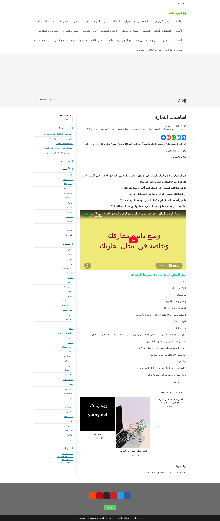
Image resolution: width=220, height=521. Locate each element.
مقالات (112, 129)
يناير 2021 (69, 216)
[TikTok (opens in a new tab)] (56, 4)
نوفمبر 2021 (68, 184)
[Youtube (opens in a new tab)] (52, 4)
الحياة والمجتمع (67, 310)
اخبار (71, 259)
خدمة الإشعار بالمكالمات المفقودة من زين (58, 134)
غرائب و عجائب (67, 412)
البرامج (70, 282)
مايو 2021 (69, 207)
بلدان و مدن (68, 351)
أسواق (181, 129)
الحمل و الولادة (67, 305)
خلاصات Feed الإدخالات (65, 456)
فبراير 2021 (69, 212)
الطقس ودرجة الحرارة (65, 333)
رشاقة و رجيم (68, 379)
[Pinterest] (99, 495)
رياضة (70, 384)
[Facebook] (127, 495)
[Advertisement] (110, 78)
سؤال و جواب (123, 129)
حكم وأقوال (69, 370)
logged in (160, 472)
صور (71, 398)
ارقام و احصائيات (169, 129)
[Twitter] (120, 495)
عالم (71, 402)
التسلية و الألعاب (67, 287)
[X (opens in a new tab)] (36, 4)
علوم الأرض (69, 407)
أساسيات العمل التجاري (64, 143)
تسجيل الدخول (67, 453)
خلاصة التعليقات (67, 459)
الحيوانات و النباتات (66, 314)
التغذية (70, 296)
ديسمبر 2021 (68, 179)
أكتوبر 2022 (69, 175)
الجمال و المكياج (67, 300)
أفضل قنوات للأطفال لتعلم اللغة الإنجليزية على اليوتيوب (169, 401)
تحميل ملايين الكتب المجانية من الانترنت (59, 153)
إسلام (71, 254)
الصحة (70, 324)
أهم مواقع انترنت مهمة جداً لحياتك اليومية (58, 148)
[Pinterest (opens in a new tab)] (44, 4)
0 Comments (93, 129)
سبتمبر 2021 (68, 189)
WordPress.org (67, 462)
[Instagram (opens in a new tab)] (48, 4)
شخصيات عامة (68, 393)
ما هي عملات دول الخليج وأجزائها (61, 139)
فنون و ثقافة (68, 416)
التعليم (70, 291)
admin (168, 126)
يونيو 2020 (69, 230)
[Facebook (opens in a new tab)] (40, 4)
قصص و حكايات (67, 430)
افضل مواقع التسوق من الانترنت (133, 451)
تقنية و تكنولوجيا (67, 361)
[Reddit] (92, 495)
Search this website (65, 115)
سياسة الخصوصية (178, 3)
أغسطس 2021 (67, 193)
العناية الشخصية (67, 338)
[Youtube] (113, 495)
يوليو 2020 (69, 226)
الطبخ (71, 328)
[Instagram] (106, 495)
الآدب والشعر (68, 273)
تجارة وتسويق (178, 382)
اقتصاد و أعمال (154, 129)
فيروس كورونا (68, 426)
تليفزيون (70, 365)
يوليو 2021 (69, 198)
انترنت (70, 342)
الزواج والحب (68, 319)
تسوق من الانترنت (138, 129)
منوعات (104, 129)
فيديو (71, 421)
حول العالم (69, 375)
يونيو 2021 (69, 202)
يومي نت (177, 12)
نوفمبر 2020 (68, 221)
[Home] (56, 99)
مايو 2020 (69, 235)
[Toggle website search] (129, 49)
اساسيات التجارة (40, 99)
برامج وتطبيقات (67, 347)
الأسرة (70, 277)
